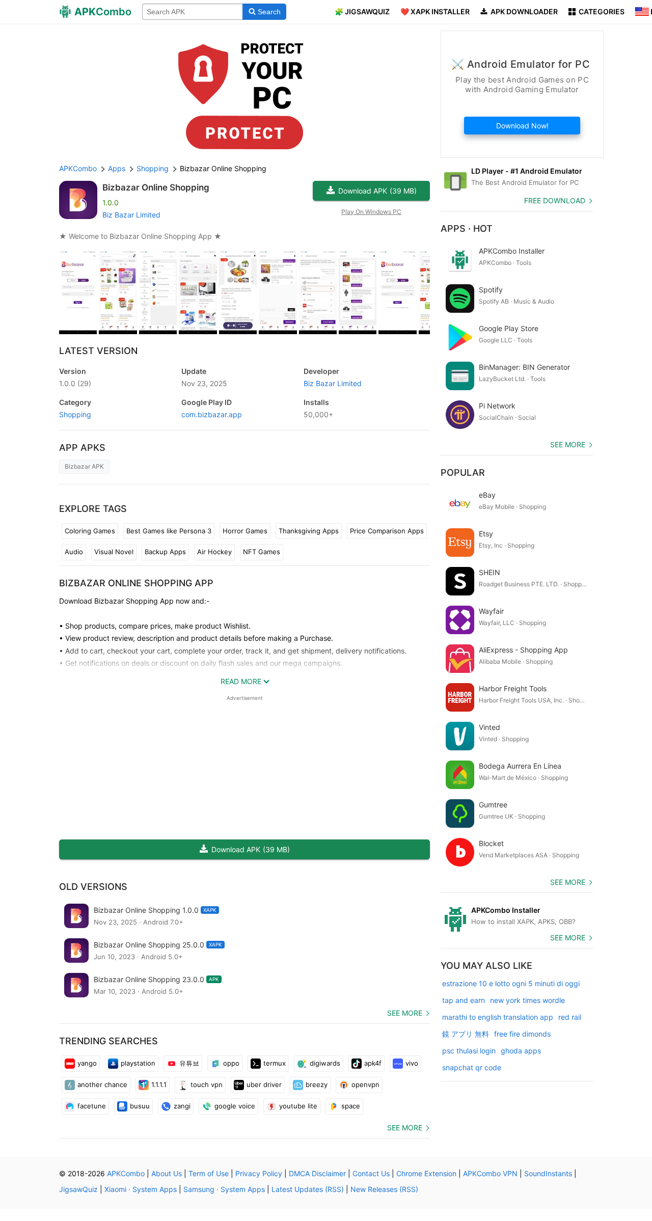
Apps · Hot (467, 228)
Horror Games (245, 531)
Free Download (554, 200)
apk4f (373, 1063)
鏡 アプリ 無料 (465, 1033)
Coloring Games (90, 531)
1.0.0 (75, 383)
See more (404, 1013)
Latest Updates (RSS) (307, 1189)
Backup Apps (165, 552)
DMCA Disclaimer (317, 1173)
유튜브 (189, 1063)
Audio (74, 552)
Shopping (75, 414)
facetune (91, 1106)
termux (274, 1063)
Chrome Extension (426, 1173)
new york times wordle (527, 1000)
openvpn (365, 1084)
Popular (463, 472)
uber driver (264, 1084)
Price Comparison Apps (387, 531)
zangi (182, 1106)
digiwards (325, 1063)
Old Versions (93, 886)
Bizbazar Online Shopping (155, 187)
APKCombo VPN (490, 1173)
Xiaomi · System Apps (140, 1189)
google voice (234, 1106)
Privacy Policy (258, 1173)
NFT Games (261, 552)
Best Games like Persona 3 (168, 531)
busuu (140, 1106)
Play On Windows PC (371, 211)
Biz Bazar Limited (131, 214)
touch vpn (207, 1084)
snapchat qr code (471, 1067)
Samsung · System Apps (224, 1189)
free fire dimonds (522, 1033)
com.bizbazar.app (211, 414)
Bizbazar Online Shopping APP (136, 583)
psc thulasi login (469, 1050)
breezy (317, 1084)
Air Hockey (214, 552)
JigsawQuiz (78, 1189)
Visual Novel (113, 552)
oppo (231, 1063)
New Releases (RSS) (384, 1189)
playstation (138, 1063)
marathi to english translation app (497, 1017)
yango (87, 1063)
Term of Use (208, 1173)
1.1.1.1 (159, 1084)
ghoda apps (521, 1050)
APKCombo (78, 168)
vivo (411, 1063)
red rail (569, 1017)
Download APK (377, 190)
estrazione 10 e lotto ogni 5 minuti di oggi (511, 983)
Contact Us (371, 1173)
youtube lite (298, 1106)
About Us (166, 1173)
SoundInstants (548, 1173)
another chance (102, 1084)
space (350, 1106)
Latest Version (98, 350)
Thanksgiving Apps (309, 531)
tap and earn (463, 1000)
